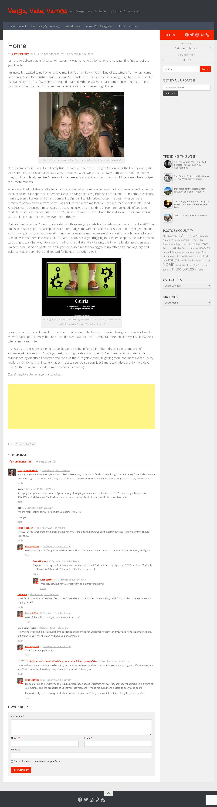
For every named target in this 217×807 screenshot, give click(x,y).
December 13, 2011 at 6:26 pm (39, 507)
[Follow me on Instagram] (197, 35)
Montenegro (169, 256)
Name (15, 737)
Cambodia (176, 240)
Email (88, 737)
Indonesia (204, 248)
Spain (18, 444)
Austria (199, 236)
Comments (22, 461)
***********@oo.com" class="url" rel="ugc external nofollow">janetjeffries (57, 661)
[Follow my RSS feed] (207, 35)
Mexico (204, 252)
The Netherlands (202, 265)
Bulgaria (167, 239)
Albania (166, 236)
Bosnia (205, 236)
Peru (165, 260)
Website (15, 749)
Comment (17, 716)
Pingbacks (47, 461)
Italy (173, 252)
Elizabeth (22, 594)
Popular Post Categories (98, 26)
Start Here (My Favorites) (45, 26)
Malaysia (196, 252)
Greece (185, 248)
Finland (197, 244)
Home (11, 26)
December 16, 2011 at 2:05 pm (53, 627)
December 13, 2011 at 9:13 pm (57, 546)
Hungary (194, 248)
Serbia (191, 260)
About (22, 26)
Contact (133, 26)
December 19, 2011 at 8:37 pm (115, 661)
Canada (185, 239)
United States (29, 444)
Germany (168, 248)
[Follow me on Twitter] (192, 35)
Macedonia (187, 252)
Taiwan (190, 265)
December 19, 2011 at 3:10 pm (57, 613)
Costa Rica (198, 240)
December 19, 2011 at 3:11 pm (57, 646)
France (204, 244)
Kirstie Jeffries (20, 54)
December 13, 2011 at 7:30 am (56, 470)
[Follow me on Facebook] (187, 35)
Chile (191, 240)
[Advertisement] (81, 406)
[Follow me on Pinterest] (202, 35)
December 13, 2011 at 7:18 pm (51, 527)
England (186, 244)
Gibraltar (177, 248)
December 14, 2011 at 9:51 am (44, 594)
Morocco (180, 256)
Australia (188, 235)
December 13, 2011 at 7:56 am (40, 489)
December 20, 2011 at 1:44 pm (66, 561)
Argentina (175, 235)
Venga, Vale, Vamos (37, 11)
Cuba (173, 244)
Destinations (71, 26)
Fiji (191, 244)
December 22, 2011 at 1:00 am (72, 579)
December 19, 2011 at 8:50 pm (57, 679)
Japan (179, 252)
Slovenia (205, 260)
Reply (20, 483)
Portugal (173, 260)
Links (122, 26)
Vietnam (199, 269)
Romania (182, 260)
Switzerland (180, 265)
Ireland (166, 252)
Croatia (166, 244)
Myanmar (189, 256)
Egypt (178, 244)
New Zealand (201, 256)
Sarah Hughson (25, 527)
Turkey (166, 269)
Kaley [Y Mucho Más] (27, 470)
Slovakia (198, 260)
